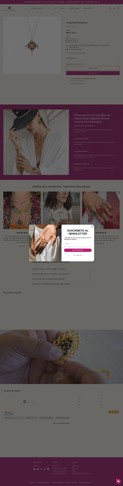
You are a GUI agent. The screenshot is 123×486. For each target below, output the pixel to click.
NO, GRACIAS (78, 255)
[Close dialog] (92, 226)
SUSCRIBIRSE (77, 250)
